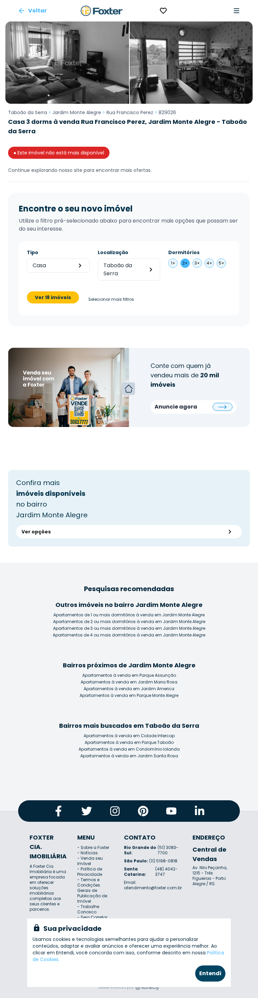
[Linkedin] (199, 811)
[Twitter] (86, 811)
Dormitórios (184, 252)
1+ (173, 263)
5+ (221, 263)
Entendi (210, 973)
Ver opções (36, 531)
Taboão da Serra (27, 112)
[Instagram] (114, 811)
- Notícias (87, 853)
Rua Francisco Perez (129, 112)
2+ (185, 263)
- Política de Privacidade (89, 871)
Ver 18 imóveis (53, 297)
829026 (167, 112)
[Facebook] (58, 811)
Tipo (32, 252)
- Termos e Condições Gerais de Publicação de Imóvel (92, 890)
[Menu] (236, 11)
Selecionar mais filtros (111, 299)
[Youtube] (171, 811)
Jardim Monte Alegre (76, 112)
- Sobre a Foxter (93, 847)
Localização (113, 252)
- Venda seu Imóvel (90, 860)
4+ (209, 263)
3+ (197, 263)
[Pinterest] (143, 811)
